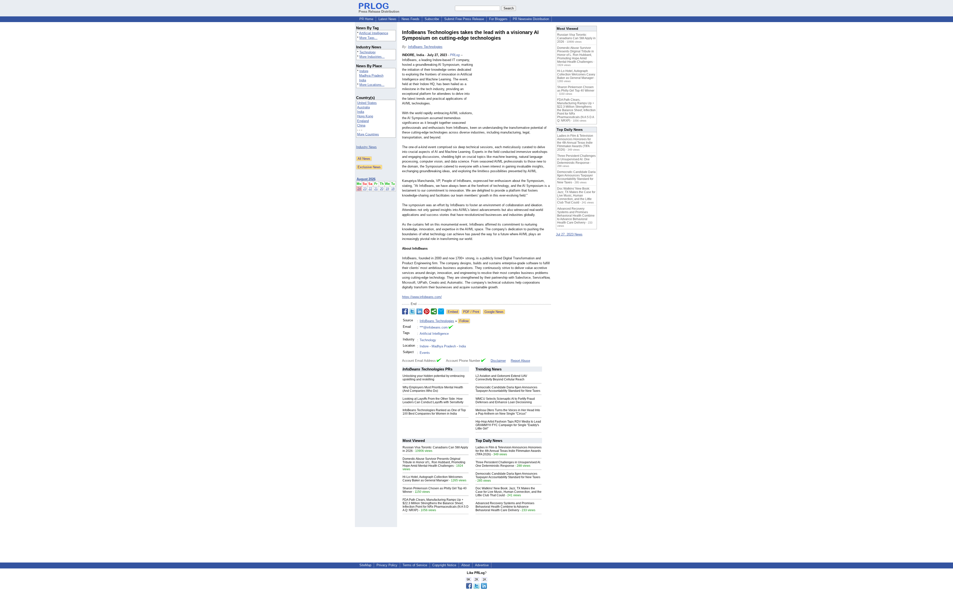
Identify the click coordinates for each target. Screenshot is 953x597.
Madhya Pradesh (371, 75)
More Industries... (372, 57)
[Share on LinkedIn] (419, 311)
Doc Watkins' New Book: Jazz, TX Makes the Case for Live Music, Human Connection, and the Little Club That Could (509, 492)
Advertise (482, 565)
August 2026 (366, 179)
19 (387, 189)
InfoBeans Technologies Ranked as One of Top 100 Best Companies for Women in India (434, 411)
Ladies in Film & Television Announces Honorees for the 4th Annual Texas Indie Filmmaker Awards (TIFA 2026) (509, 451)
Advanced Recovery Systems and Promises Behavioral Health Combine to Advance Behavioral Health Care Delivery (505, 506)
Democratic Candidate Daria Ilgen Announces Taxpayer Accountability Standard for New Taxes (508, 389)
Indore (363, 71)
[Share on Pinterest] (427, 311)
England (363, 121)
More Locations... (371, 85)
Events (425, 353)
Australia (363, 107)
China (361, 125)
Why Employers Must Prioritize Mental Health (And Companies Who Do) (433, 389)
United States (367, 103)
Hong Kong (365, 116)
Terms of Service (415, 565)
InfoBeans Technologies (425, 47)
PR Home (366, 19)
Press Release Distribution (379, 11)
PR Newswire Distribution (531, 19)
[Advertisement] (513, 89)
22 (370, 189)
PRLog (455, 55)
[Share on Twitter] (412, 311)
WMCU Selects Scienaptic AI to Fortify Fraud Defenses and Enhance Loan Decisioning (505, 400)
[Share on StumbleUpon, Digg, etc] (434, 311)
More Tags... (368, 38)
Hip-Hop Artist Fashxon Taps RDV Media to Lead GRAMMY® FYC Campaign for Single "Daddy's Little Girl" (508, 425)
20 (381, 189)
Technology (367, 52)
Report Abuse (520, 361)
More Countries (368, 134)
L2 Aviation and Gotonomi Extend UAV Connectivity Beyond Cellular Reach (501, 377)
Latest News (387, 19)
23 (365, 189)
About (465, 565)
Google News (494, 312)
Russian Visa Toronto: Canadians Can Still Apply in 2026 (576, 38)
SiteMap (365, 565)
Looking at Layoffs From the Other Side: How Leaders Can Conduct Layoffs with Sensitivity (433, 400)
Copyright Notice (444, 565)
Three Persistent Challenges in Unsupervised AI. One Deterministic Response (508, 464)
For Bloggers (498, 19)
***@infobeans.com (434, 327)
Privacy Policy (386, 565)
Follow (464, 321)
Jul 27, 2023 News (569, 234)
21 (376, 189)
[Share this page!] (476, 588)
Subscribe (432, 19)
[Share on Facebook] (405, 311)
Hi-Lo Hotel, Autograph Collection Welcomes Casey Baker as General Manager (433, 478)
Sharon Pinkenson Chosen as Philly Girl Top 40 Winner (575, 88)
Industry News (366, 147)
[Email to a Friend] (441, 311)
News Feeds (410, 19)
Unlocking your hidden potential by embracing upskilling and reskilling (434, 377)
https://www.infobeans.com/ (422, 297)
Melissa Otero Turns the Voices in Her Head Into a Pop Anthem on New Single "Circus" (508, 411)
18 (393, 189)
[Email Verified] (451, 327)
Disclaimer (498, 361)
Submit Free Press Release (464, 19)
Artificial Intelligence (373, 33)
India (362, 80)
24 (359, 189)
